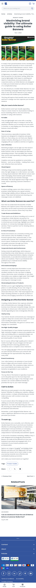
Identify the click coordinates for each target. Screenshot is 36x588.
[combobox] (18, 8)
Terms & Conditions (7, 579)
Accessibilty (20, 579)
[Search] (32, 8)
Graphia (17, 448)
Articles (9, 14)
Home (3, 14)
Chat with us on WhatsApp (32, 584)
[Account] (30, 4)
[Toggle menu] (2, 4)
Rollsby (26, 448)
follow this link (11, 350)
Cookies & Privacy (7, 582)
